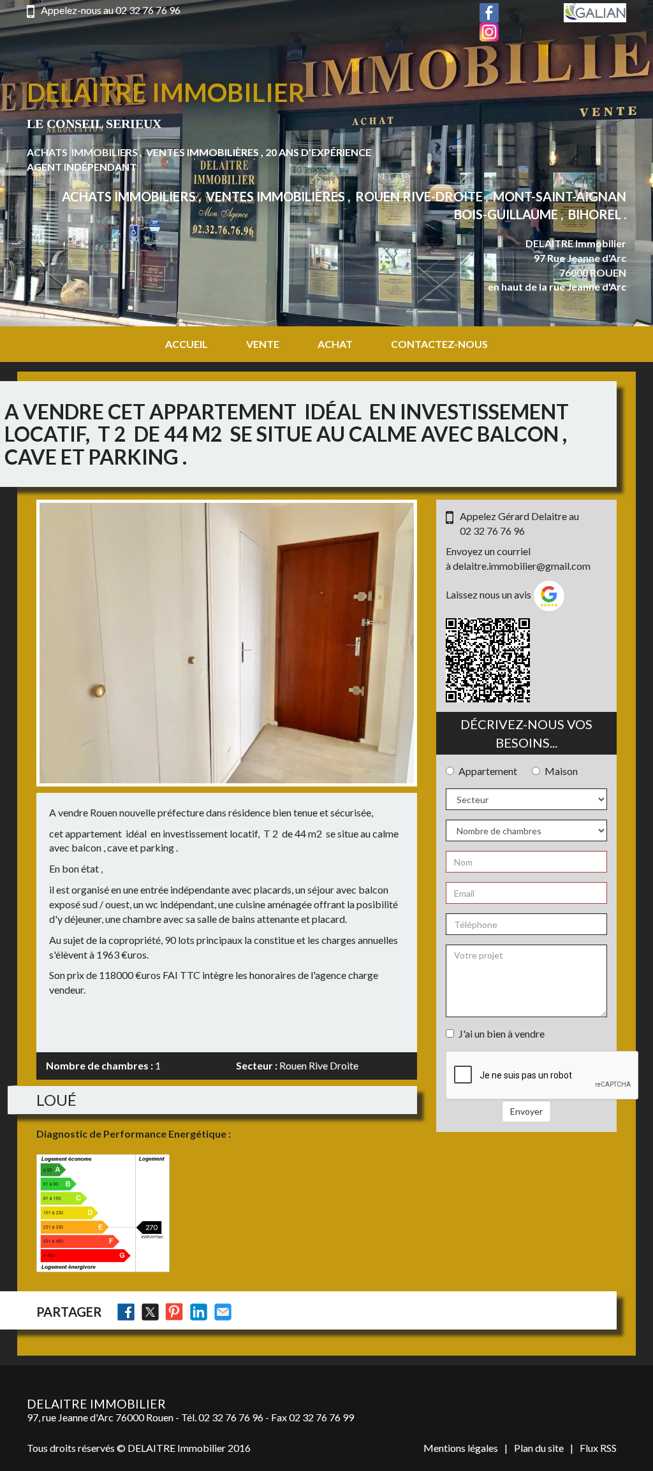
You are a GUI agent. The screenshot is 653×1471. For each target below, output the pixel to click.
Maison (561, 771)
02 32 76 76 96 (147, 10)
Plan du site (539, 1448)
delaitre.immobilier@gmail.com (522, 566)
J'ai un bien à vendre (502, 1033)
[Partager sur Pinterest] (174, 1312)
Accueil (186, 344)
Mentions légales (460, 1448)
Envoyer (526, 1111)
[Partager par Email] (223, 1312)
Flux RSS (598, 1448)
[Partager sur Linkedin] (198, 1312)
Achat (335, 344)
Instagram (489, 31)
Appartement (488, 771)
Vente (262, 344)
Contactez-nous (439, 344)
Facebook (489, 12)
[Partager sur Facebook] (126, 1312)
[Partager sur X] (150, 1312)
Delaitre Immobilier (166, 92)
